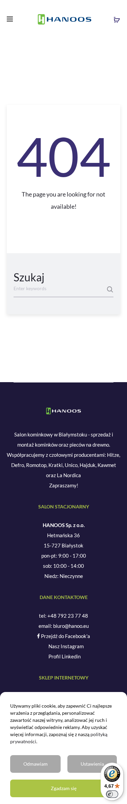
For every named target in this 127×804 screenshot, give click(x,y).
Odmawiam (35, 764)
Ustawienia (92, 764)
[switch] (112, 794)
